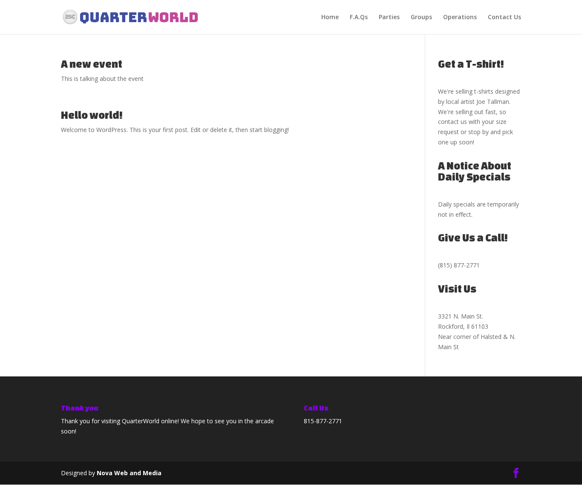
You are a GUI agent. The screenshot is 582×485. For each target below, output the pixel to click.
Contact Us (504, 17)
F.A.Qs (359, 17)
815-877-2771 (323, 421)
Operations (460, 17)
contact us (452, 122)
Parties (389, 17)
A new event (91, 64)
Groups (421, 17)
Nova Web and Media (129, 473)
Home (330, 17)
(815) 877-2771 (459, 265)
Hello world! (92, 115)
